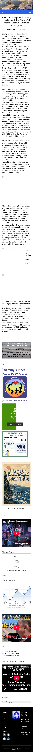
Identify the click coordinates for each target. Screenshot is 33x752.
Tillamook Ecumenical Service (10, 655)
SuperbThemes (16, 749)
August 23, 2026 (25, 721)
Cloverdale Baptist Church (9, 651)
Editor (25, 29)
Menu (29, 12)
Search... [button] (5, 731)
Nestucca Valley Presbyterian (10, 653)
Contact (5, 722)
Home (5, 712)
